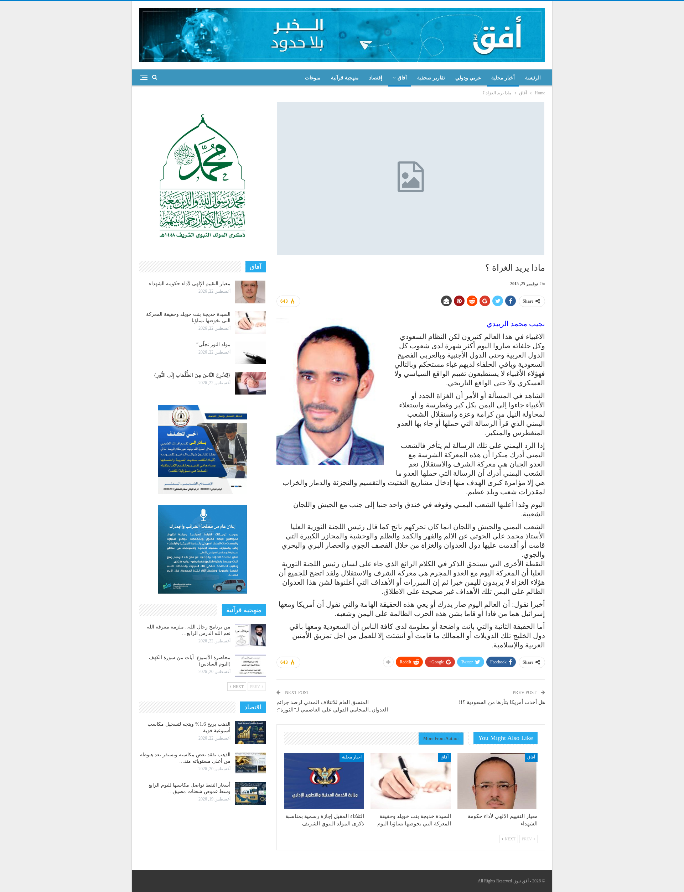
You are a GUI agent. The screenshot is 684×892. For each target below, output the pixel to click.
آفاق (402, 77)
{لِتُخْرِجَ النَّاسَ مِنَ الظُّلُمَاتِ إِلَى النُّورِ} (192, 375)
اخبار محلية (352, 757)
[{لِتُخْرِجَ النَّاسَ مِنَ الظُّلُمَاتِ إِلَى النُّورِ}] (250, 383)
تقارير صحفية (431, 77)
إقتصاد (375, 77)
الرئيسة (533, 77)
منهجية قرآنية (345, 77)
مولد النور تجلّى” (213, 344)
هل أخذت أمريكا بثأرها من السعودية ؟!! (502, 702)
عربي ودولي (468, 77)
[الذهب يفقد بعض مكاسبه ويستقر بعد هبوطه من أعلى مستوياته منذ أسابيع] (250, 763)
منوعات (313, 77)
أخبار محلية (503, 77)
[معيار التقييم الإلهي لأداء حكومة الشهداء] (497, 781)
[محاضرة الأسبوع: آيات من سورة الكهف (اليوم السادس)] (250, 665)
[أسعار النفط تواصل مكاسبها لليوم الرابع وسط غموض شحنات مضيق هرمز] (250, 793)
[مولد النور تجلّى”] (250, 352)
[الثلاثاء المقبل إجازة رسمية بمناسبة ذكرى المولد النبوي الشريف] (324, 781)
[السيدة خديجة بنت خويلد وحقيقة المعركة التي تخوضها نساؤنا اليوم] (410, 781)
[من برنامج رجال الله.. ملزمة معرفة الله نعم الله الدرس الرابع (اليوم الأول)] (250, 635)
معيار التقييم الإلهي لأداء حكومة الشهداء (189, 283)
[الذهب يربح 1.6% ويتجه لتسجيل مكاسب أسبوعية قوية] (250, 732)
